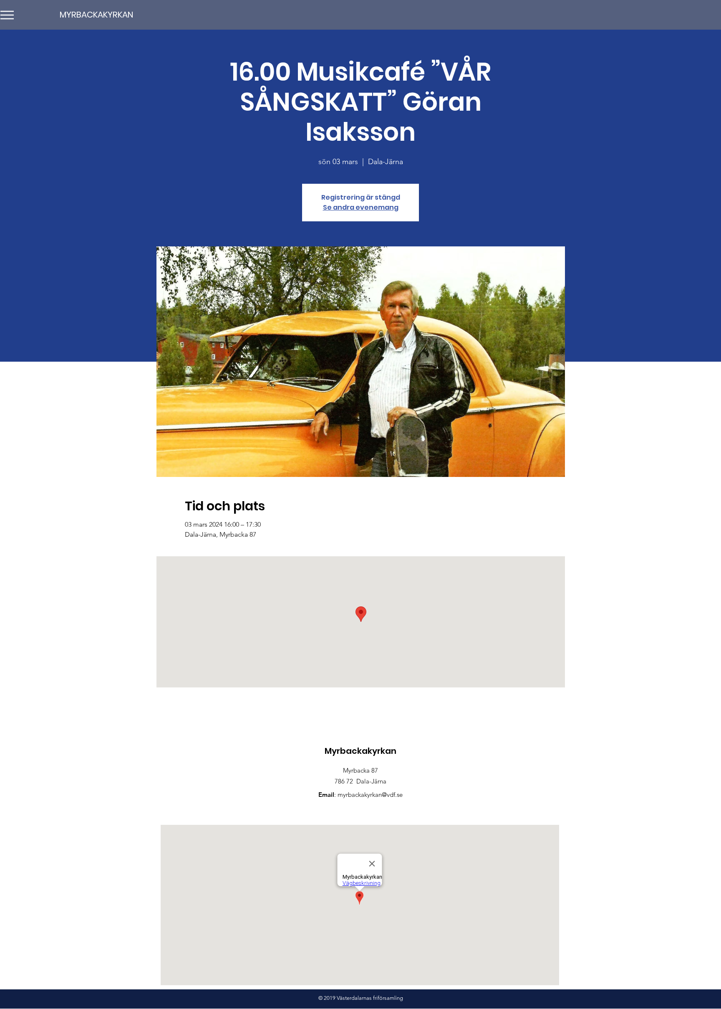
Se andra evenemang (360, 207)
